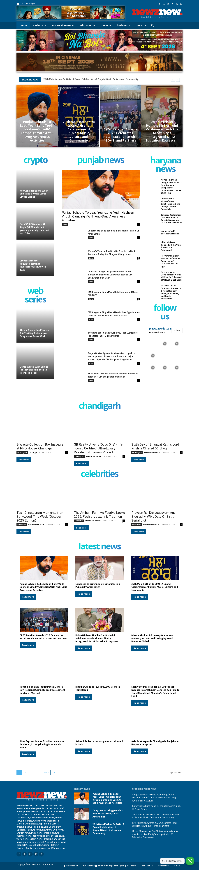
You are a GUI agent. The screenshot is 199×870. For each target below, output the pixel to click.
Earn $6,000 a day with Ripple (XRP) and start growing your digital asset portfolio (34, 229)
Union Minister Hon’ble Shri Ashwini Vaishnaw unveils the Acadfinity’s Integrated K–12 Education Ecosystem (96, 638)
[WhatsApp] (181, 3)
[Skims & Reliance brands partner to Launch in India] (99, 726)
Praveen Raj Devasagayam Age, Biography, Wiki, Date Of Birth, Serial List (153, 516)
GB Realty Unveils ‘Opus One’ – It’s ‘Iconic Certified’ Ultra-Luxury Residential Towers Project (98, 448)
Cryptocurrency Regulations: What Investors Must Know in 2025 (33, 265)
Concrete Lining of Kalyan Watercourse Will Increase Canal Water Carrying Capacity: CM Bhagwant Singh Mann (110, 274)
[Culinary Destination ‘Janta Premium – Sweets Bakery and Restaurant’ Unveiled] (152, 219)
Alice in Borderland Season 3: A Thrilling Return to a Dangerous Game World (34, 333)
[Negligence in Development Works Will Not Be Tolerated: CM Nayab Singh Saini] (152, 276)
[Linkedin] (163, 3)
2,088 (46, 772)
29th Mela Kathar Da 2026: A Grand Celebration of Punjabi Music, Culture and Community (90, 79)
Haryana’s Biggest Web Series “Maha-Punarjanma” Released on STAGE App (170, 261)
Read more (24, 459)
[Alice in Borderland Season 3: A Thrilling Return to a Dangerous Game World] (35, 326)
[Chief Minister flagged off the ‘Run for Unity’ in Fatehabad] (152, 246)
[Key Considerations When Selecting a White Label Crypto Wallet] (35, 186)
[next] (178, 80)
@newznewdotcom (160, 328)
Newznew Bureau (94, 456)
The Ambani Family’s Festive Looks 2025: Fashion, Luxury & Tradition (99, 514)
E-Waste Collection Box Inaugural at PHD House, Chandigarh (40, 446)
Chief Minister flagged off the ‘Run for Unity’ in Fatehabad (171, 246)
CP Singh (33, 452)
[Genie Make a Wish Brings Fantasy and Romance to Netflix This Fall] (35, 362)
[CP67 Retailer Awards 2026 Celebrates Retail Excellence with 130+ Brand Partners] (120, 116)
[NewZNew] (157, 13)
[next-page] (54, 772)
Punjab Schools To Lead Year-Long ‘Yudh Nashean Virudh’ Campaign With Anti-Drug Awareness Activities (98, 216)
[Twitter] (176, 3)
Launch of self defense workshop (170, 232)
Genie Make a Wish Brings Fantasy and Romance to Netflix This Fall (34, 369)
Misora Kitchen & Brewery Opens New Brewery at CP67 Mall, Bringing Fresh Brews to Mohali (152, 638)
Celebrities (21, 525)
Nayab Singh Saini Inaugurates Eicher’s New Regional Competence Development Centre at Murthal (42, 689)
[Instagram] (159, 3)
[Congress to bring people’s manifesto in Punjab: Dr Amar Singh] (73, 237)
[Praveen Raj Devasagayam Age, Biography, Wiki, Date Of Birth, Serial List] (157, 496)
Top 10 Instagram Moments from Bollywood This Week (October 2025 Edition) (40, 516)
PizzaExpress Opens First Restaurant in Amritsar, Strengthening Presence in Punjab (42, 744)
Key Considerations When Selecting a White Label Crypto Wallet (34, 193)
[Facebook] (155, 3)
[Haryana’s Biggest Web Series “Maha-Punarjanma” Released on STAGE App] (152, 260)
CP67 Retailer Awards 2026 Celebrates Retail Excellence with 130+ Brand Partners (154, 824)
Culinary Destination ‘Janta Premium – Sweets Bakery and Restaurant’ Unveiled (171, 219)
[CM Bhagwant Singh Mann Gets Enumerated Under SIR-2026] (73, 299)
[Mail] (168, 3)
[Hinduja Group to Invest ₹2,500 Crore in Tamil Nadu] (99, 671)
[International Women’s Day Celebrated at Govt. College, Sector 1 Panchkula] (152, 202)
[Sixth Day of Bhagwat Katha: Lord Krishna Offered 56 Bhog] (157, 428)
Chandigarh (22, 452)
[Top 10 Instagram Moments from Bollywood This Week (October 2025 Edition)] (42, 496)
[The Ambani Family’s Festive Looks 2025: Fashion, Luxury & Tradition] (99, 496)
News (65, 224)
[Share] (172, 3)
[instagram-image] (153, 343)
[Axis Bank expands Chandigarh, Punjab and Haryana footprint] (155, 726)
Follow (177, 330)
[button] (152, 25)
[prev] (173, 80)
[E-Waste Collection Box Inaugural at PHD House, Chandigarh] (42, 428)
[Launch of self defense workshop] (152, 232)
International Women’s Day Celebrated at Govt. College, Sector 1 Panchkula (170, 203)
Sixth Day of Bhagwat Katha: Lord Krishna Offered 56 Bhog (155, 446)
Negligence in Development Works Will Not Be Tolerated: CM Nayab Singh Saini (171, 276)
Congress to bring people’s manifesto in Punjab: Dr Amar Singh (97, 585)
